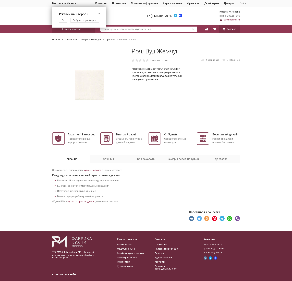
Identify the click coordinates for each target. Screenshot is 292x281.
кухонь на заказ (92, 170)
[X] (199, 218)
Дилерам (229, 3)
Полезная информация (144, 3)
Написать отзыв (159, 60)
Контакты (101, 3)
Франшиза (193, 3)
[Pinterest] (214, 218)
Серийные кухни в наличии (130, 253)
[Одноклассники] (206, 218)
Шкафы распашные (127, 257)
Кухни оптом (123, 262)
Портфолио (119, 3)
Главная (56, 39)
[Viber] (237, 218)
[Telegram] (222, 218)
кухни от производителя (81, 201)
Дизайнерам (211, 3)
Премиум (110, 39)
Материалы (71, 39)
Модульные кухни (126, 249)
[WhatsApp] (229, 218)
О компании (161, 244)
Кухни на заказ (124, 244)
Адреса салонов (172, 3)
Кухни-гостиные (125, 266)
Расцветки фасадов (91, 39)
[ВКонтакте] (191, 218)
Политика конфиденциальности (166, 267)
